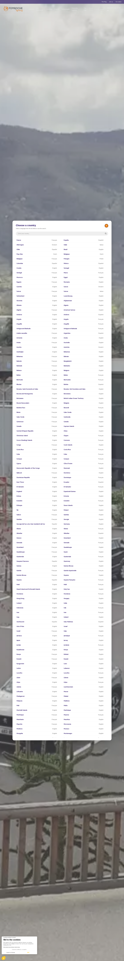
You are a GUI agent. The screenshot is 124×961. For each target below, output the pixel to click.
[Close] (106, 225)
